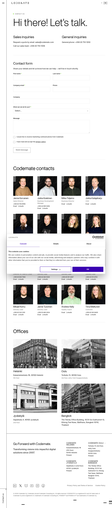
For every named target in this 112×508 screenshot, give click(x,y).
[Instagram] (37, 485)
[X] (20, 485)
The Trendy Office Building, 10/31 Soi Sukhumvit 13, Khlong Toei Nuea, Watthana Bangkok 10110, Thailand (96, 472)
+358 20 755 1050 (82, 42)
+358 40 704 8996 (19, 204)
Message (16, 118)
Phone (55, 85)
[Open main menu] (3, 3)
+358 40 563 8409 (92, 312)
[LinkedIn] (14, 485)
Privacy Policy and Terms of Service (80, 485)
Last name (57, 74)
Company (16, 97)
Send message (22, 150)
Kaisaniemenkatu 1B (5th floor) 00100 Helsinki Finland (73, 451)
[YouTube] (31, 485)
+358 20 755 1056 (37, 46)
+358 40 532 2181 (19, 312)
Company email (19, 85)
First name (17, 74)
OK (88, 269)
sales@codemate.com (44, 42)
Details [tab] (56, 244)
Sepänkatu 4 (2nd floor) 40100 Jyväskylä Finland (74, 468)
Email (15, 206)
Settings (54, 269)
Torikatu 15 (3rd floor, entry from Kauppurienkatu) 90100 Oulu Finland (95, 451)
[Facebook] (43, 485)
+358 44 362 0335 (43, 277)
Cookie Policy (100, 485)
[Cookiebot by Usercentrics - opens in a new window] (94, 237)
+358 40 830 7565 (19, 277)
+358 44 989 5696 (43, 206)
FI (101, 3)
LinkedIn (21, 206)
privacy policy (41, 142)
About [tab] (88, 244)
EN (105, 3)
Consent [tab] (23, 244)
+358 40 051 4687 (67, 277)
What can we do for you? (22, 107)
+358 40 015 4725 (91, 277)
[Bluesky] (26, 485)
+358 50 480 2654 (43, 312)
